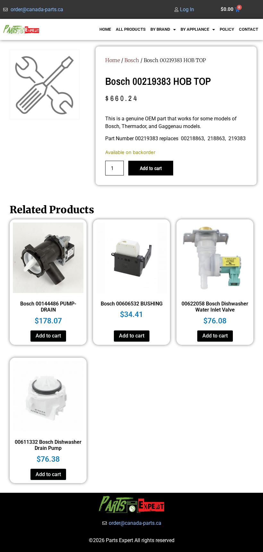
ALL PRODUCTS (131, 29)
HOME (105, 29)
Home (112, 60)
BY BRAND (160, 29)
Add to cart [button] (48, 336)
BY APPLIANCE (195, 29)
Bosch (131, 60)
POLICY (227, 29)
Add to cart (151, 168)
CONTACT (248, 29)
